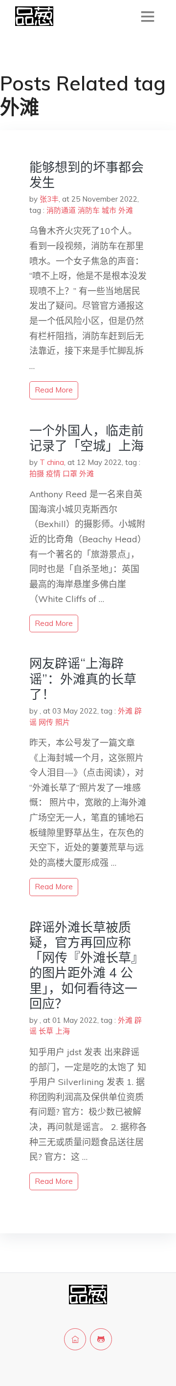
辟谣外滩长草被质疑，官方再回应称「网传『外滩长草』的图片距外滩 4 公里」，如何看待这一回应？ (86, 965)
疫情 (53, 473)
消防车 (89, 210)
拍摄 (36, 473)
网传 (46, 722)
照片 (62, 722)
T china (52, 462)
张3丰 (49, 199)
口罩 (70, 473)
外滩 (125, 210)
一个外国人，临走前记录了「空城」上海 (86, 438)
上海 (62, 1031)
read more (54, 389)
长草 (46, 1031)
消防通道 (61, 210)
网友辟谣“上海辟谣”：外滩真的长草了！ (82, 678)
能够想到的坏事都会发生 (86, 174)
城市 (109, 210)
